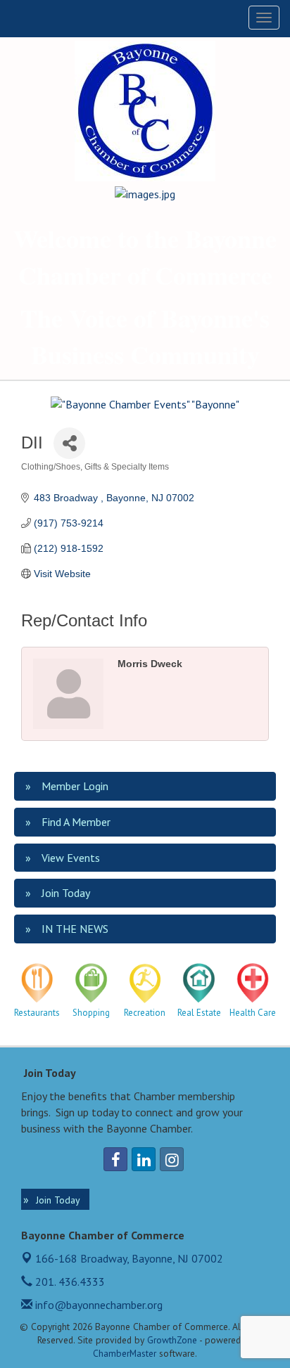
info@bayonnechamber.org (97, 1305)
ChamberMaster (124, 1353)
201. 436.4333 (68, 1282)
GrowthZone (172, 1340)
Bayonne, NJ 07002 (129, 1258)
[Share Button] (69, 443)
